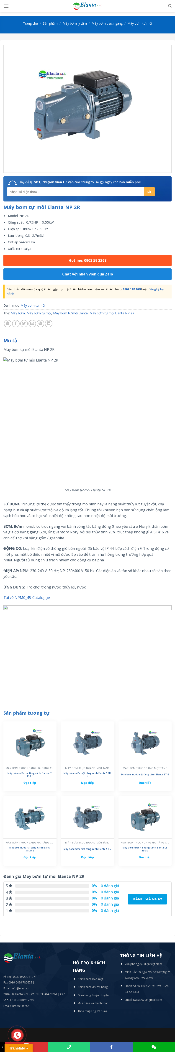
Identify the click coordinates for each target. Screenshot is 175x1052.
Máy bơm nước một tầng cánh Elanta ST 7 (87, 849)
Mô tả (10, 340)
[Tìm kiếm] (170, 6)
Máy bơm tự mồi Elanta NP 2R (112, 313)
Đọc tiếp (29, 783)
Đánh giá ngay (147, 899)
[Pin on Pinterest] (40, 323)
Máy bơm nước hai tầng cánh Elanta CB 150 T (30, 775)
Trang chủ (30, 23)
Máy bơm (18, 313)
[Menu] (6, 6)
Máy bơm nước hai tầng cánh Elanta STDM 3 (30, 849)
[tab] (10, 341)
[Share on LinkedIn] (48, 323)
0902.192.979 (132, 289)
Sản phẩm (50, 23)
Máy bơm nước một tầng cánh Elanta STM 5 (87, 775)
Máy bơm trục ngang (107, 23)
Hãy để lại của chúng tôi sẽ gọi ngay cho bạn (80, 182)
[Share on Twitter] (24, 323)
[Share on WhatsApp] (7, 323)
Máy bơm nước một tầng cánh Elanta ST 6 (145, 774)
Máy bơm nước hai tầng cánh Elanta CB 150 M (145, 849)
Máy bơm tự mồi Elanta (70, 313)
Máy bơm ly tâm (75, 23)
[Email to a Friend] (32, 323)
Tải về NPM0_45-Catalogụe (26, 597)
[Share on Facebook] (16, 323)
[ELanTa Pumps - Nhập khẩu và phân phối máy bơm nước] (87, 6)
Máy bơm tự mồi (139, 23)
